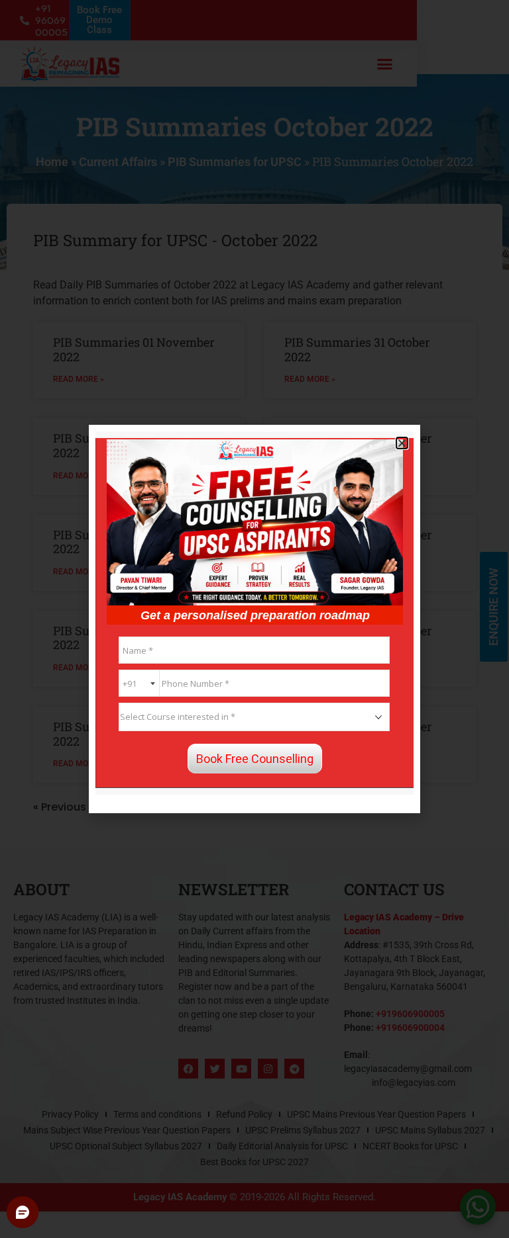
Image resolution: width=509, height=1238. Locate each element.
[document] (254, 619)
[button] (402, 443)
